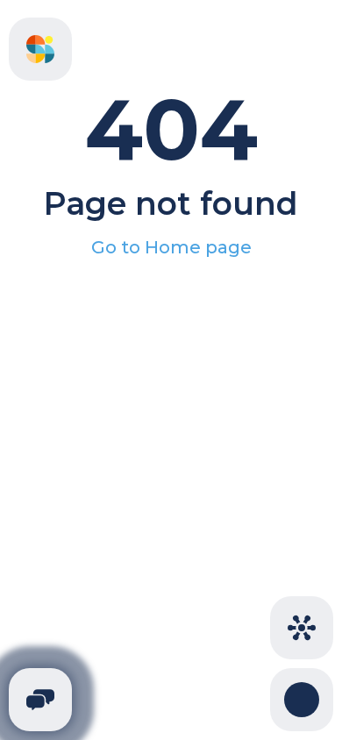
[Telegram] (40, 699)
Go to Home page (171, 247)
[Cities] (301, 627)
